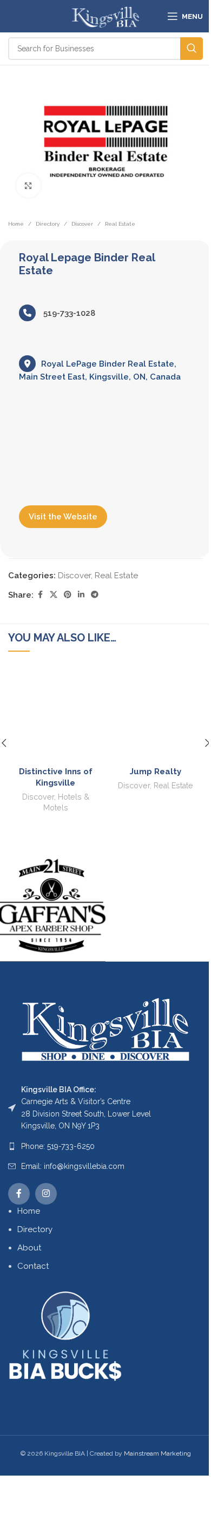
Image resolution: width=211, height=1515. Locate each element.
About (29, 1248)
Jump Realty (155, 771)
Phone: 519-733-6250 (58, 1146)
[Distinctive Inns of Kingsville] (55, 714)
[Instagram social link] (46, 1194)
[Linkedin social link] (81, 594)
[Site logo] (105, 16)
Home (16, 224)
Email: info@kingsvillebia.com (72, 1166)
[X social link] (54, 594)
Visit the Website (63, 517)
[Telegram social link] (95, 594)
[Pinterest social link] (68, 594)
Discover (82, 224)
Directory (48, 224)
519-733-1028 (68, 313)
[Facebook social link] (40, 594)
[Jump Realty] (155, 714)
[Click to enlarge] (28, 185)
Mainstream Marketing (157, 1453)
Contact (33, 1266)
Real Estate (120, 224)
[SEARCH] (191, 48)
